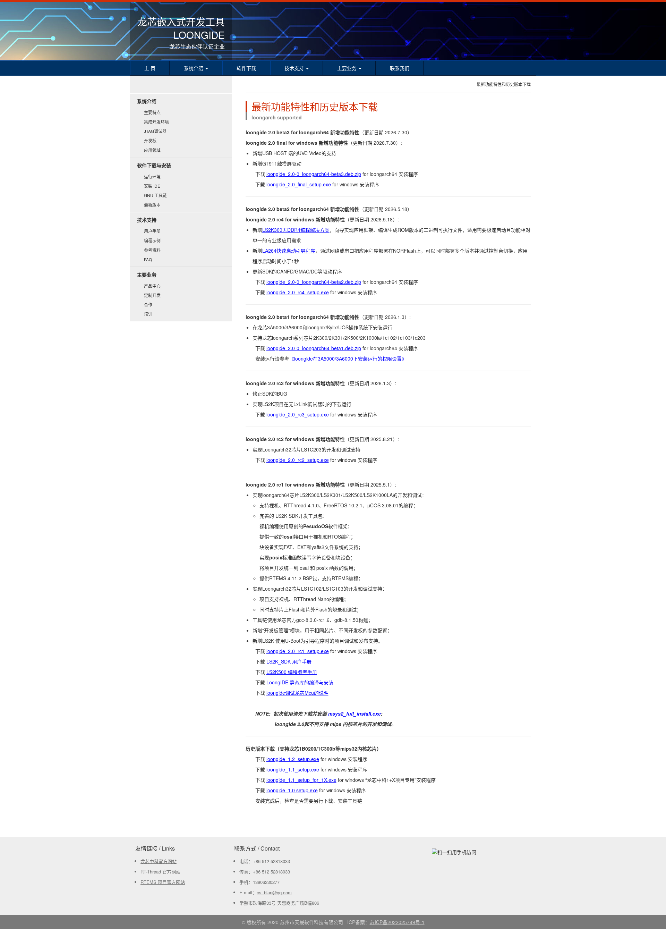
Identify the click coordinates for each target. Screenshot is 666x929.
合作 (148, 304)
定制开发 (152, 295)
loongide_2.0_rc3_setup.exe (297, 414)
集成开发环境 (156, 122)
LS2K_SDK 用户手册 (288, 661)
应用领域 (152, 150)
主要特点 (152, 112)
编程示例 (152, 240)
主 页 (149, 68)
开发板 (150, 140)
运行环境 (152, 176)
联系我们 (399, 68)
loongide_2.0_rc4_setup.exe (297, 292)
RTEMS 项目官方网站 (162, 882)
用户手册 (152, 231)
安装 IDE (152, 186)
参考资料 (152, 250)
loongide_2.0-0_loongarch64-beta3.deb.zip (313, 173)
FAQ (148, 259)
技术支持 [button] (294, 68)
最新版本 (152, 205)
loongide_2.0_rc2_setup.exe (297, 459)
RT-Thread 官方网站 (160, 871)
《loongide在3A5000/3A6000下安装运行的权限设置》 (348, 358)
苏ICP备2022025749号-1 (397, 922)
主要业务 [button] (347, 68)
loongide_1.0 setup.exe (292, 790)
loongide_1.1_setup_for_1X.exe (301, 779)
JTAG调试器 (155, 131)
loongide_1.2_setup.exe (292, 758)
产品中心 (152, 286)
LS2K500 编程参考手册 (291, 671)
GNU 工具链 (155, 195)
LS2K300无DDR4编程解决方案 (296, 229)
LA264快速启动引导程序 (288, 250)
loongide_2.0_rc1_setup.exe (297, 651)
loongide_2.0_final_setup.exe (298, 184)
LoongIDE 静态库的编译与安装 (299, 682)
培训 (148, 314)
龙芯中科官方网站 (158, 861)
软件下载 (246, 68)
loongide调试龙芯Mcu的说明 (297, 692)
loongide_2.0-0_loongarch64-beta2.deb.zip (313, 281)
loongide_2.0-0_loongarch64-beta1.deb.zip (313, 348)
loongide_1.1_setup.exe (292, 769)
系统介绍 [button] (194, 68)
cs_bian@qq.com (274, 892)
